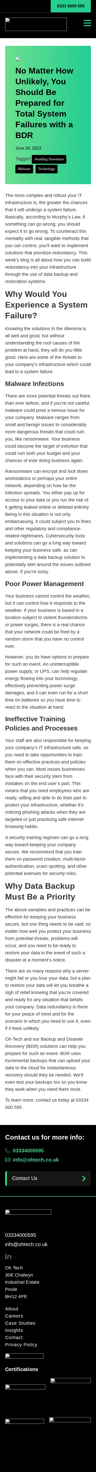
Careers (14, 1316)
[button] (87, 23)
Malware (24, 169)
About (11, 1308)
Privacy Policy (21, 1344)
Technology (46, 169)
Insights (14, 1330)
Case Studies (20, 1323)
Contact (14, 1337)
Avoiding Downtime (49, 159)
